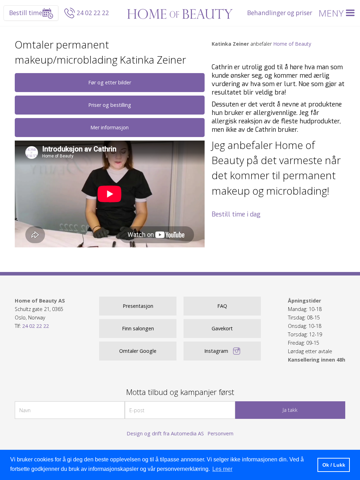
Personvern (220, 433)
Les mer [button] (222, 469)
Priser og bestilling (109, 105)
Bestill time (25, 13)
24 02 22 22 (93, 13)
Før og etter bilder (109, 82)
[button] (338, 13)
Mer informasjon (109, 127)
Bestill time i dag (236, 214)
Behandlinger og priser (279, 13)
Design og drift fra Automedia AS (165, 433)
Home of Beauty (292, 43)
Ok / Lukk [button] (333, 465)
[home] (180, 13)
